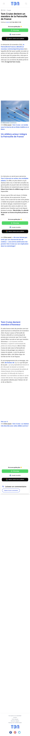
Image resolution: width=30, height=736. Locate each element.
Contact (15, 717)
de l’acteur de (9, 363)
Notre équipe (15, 719)
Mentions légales (15, 721)
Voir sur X (4, 422)
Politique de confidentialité (15, 722)
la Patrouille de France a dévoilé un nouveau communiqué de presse (12, 47)
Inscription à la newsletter (15, 715)
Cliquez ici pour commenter (11, 490)
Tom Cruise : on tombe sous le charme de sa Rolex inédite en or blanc (15, 127)
